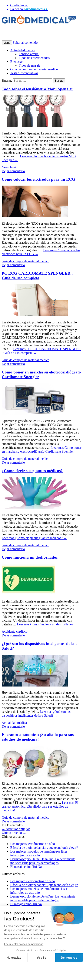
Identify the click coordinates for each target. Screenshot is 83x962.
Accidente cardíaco (14, 631)
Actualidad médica (22, 50)
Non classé (9, 167)
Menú (6, 42)
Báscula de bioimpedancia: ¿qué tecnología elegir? (44, 847)
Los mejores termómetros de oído (32, 844)
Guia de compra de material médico (25, 261)
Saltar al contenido (25, 42)
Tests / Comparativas (24, 73)
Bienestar (16, 61)
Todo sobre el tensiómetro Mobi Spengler (37, 89)
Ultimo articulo (14, 833)
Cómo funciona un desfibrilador (30, 557)
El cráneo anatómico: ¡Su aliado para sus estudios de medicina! (38, 736)
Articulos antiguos (16, 829)
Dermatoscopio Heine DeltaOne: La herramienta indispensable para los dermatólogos (42, 861)
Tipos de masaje (29, 65)
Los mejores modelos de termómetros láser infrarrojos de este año (38, 853)
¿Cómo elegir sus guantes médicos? (32, 470)
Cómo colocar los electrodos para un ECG (38, 179)
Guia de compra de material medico (34, 69)
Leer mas (41, 449)
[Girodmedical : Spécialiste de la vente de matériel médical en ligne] (39, 21)
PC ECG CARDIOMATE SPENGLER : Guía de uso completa (37, 275)
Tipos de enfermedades (34, 58)
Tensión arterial (29, 54)
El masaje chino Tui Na (26, 866)
